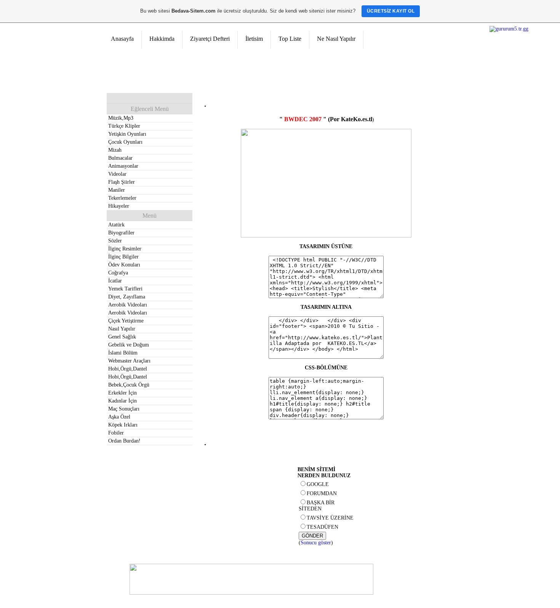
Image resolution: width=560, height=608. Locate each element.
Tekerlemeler (122, 198)
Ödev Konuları (124, 265)
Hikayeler (118, 206)
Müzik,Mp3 (120, 118)
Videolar (117, 174)
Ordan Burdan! (124, 441)
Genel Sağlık (122, 337)
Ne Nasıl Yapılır (336, 38)
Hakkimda (161, 38)
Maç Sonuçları (123, 409)
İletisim (254, 38)
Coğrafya (118, 273)
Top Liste (289, 38)
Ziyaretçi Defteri (210, 38)
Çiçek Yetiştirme (126, 321)
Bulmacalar (120, 158)
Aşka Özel (119, 417)
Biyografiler (121, 233)
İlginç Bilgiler (123, 257)
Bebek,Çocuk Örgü (128, 385)
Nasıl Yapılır (121, 329)
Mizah (115, 150)
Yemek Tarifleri (125, 289)
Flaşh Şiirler (121, 182)
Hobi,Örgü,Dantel (127, 369)
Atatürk (116, 225)
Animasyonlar (123, 166)
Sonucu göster (316, 542)
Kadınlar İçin (122, 401)
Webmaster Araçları (129, 361)
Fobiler (116, 433)
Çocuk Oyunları (125, 142)
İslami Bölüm (123, 353)
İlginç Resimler (124, 249)
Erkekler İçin (122, 393)
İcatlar (115, 281)
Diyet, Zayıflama (126, 297)
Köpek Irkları (123, 425)
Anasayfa (122, 38)
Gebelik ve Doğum (128, 345)
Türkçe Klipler (124, 126)
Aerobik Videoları (127, 305)
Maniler (116, 190)
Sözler (115, 241)
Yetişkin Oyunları (127, 134)
